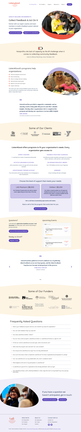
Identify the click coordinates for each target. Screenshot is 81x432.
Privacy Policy (35, 428)
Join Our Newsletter (52, 422)
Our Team (37, 422)
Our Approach (38, 420)
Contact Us (50, 420)
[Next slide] (71, 266)
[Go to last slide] (10, 266)
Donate (69, 4)
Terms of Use (29, 428)
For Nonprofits (25, 420)
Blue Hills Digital (46, 428)
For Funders (25, 422)
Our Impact (24, 424)
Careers (37, 424)
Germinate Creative (57, 428)
